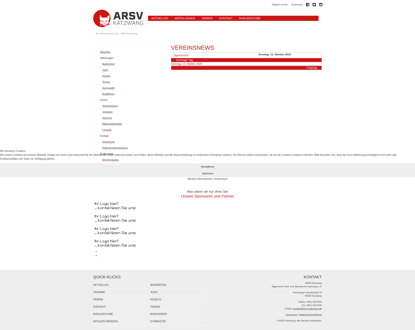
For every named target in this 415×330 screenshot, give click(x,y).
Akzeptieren (207, 166)
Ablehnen (207, 173)
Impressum (221, 178)
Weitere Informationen (200, 178)
